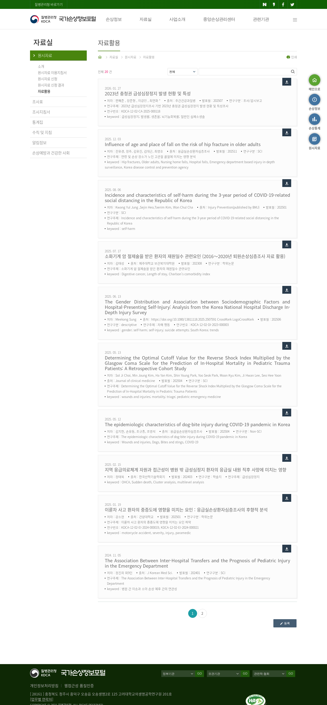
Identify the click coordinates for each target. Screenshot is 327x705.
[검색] (293, 71)
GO (199, 673)
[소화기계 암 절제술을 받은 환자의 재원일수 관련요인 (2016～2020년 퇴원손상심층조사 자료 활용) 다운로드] (286, 244)
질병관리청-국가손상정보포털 (63, 19)
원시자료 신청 (47, 78)
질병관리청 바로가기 (49, 4)
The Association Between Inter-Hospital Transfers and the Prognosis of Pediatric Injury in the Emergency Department (197, 563)
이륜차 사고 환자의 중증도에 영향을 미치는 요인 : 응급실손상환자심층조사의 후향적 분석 (186, 509)
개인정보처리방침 (44, 685)
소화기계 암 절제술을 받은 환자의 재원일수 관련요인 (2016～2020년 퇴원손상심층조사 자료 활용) (195, 256)
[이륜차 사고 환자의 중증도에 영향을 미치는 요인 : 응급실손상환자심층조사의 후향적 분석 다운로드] (286, 498)
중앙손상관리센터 (219, 19)
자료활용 (44, 91)
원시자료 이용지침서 (52, 72)
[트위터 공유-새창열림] (292, 4)
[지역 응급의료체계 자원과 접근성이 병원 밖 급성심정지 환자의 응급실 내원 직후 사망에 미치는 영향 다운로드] (286, 458)
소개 (41, 66)
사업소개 (177, 19)
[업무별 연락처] (41, 699)
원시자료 (45, 55)
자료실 (145, 19)
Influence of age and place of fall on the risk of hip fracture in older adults (182, 144)
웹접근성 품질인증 (79, 685)
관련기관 (261, 19)
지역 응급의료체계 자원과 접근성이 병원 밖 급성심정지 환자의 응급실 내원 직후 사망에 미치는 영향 (195, 469)
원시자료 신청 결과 (51, 85)
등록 (287, 623)
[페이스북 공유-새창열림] (283, 4)
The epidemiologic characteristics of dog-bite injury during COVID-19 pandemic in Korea (197, 424)
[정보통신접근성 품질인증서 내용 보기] (255, 697)
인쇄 (293, 57)
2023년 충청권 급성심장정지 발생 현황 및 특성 (148, 93)
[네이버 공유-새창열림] (264, 4)
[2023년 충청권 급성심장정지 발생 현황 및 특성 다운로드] (286, 82)
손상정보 (114, 19)
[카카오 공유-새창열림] (274, 4)
